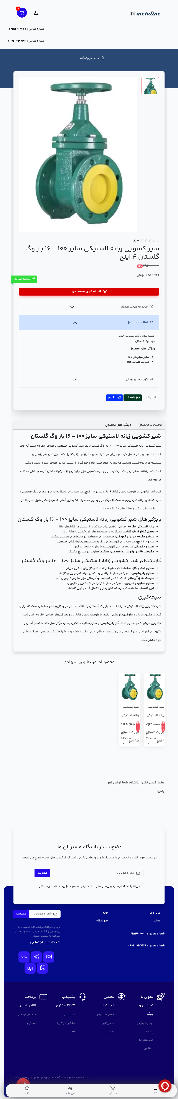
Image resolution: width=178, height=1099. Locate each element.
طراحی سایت (20, 1078)
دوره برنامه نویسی (38, 1078)
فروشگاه (86, 58)
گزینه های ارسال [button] (137, 379)
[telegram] (36, 957)
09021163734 (17, 41)
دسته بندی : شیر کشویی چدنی (136, 336)
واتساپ (130, 397)
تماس (156, 920)
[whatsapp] (42, 968)
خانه (96, 58)
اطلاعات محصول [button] (137, 322)
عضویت (42, 873)
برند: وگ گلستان (145, 341)
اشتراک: (151, 397)
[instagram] (48, 957)
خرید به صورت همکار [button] (134, 306)
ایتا (30, 968)
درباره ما (155, 913)
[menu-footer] (155, 1088)
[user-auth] (36, 13)
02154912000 (17, 29)
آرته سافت (54, 1078)
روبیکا (23, 956)
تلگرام (112, 397)
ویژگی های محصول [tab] (118, 425)
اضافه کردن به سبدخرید (85, 291)
